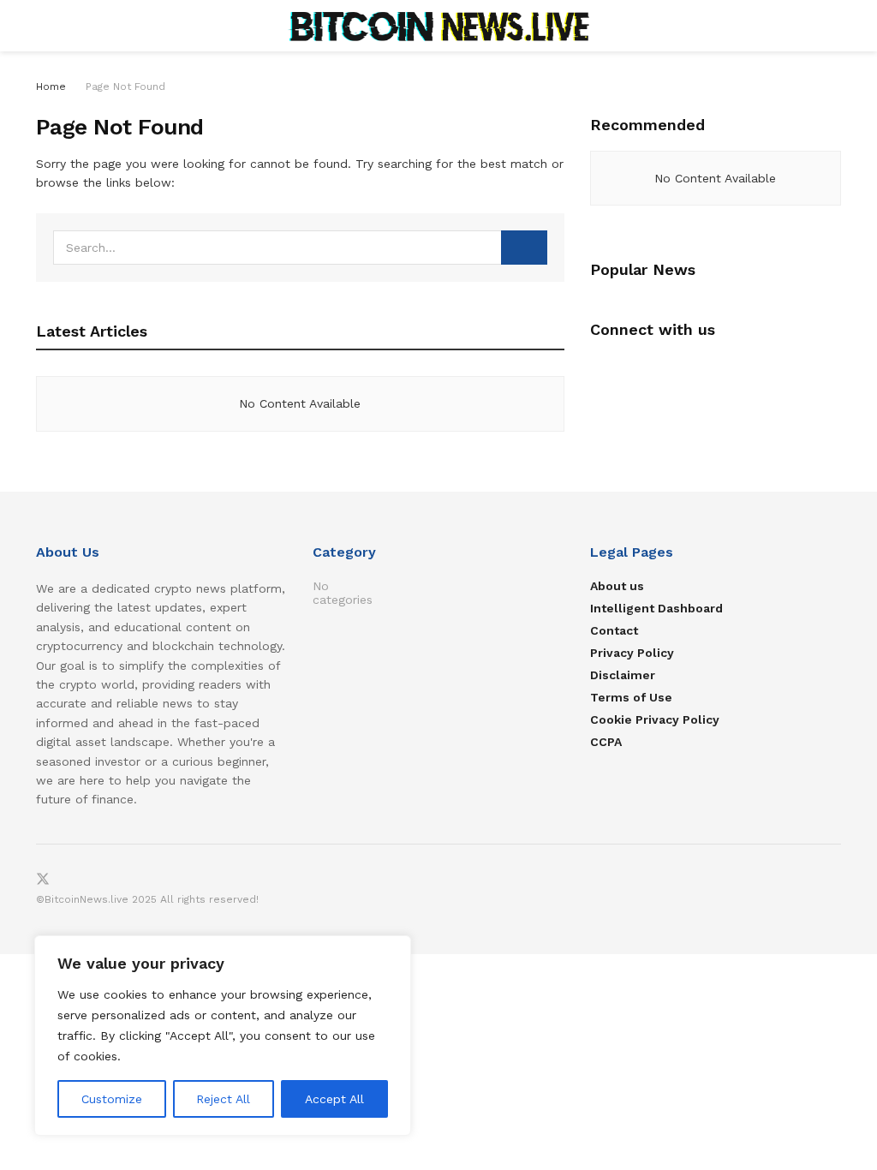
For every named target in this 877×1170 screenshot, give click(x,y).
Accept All (334, 1099)
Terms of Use (631, 697)
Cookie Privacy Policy (654, 719)
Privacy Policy (632, 653)
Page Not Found (125, 87)
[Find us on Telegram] (72, 880)
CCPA (606, 742)
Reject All (223, 1099)
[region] (222, 1035)
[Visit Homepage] (438, 26)
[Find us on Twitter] (43, 880)
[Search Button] (833, 25)
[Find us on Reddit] (99, 880)
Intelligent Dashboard (656, 608)
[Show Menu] (43, 25)
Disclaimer (622, 675)
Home (51, 87)
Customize (111, 1099)
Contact (614, 630)
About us (617, 586)
